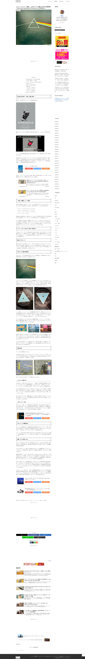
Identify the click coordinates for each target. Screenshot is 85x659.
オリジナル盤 (28, 500)
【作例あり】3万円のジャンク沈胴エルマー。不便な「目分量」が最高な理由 (62, 79)
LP (21, 500)
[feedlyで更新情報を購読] (35, 542)
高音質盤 (45, 500)
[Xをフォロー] (33, 542)
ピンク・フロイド (33, 500)
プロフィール (67, 656)
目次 (32, 77)
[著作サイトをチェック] (31, 542)
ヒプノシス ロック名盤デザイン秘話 (31, 166)
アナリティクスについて (41, 656)
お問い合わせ (47, 656)
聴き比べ (42, 500)
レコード (38, 500)
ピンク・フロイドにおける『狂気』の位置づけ (34, 82)
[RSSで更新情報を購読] (37, 542)
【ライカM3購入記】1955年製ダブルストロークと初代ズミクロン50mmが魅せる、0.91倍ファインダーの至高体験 (62, 84)
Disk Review (18, 500)
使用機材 (35, 656)
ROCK (24, 500)
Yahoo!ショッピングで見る (37, 168)
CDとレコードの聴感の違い (31, 90)
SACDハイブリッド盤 (31, 89)
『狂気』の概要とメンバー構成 (32, 80)
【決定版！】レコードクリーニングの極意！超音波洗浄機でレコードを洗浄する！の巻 (62, 100)
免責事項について (62, 656)
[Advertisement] (33, 53)
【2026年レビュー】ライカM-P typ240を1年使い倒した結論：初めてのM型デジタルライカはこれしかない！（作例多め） (62, 89)
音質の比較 (28, 86)
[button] (39, 537)
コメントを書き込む (33, 647)
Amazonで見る (46, 168)
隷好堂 (62, 15)
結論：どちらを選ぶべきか (31, 92)
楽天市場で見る (29, 168)
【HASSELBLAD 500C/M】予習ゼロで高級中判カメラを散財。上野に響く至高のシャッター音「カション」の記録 (62, 75)
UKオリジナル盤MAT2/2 (31, 87)
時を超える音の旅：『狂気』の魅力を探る (33, 79)
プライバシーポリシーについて (54, 656)
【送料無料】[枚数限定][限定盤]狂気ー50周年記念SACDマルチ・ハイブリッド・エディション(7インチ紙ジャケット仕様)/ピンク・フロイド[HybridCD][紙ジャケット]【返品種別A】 (37, 414)
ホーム (33, 656)
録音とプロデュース (30, 83)
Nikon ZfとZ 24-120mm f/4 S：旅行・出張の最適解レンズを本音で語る (62, 70)
